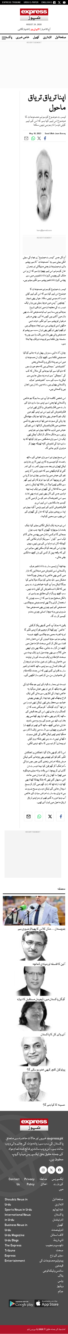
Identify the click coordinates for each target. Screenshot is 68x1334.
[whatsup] (39, 816)
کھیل (36, 37)
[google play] (21, 1305)
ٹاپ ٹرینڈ (58, 1240)
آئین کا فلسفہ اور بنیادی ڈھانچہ (48, 964)
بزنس (60, 1281)
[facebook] (60, 816)
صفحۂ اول (60, 37)
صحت (59, 1250)
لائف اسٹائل (56, 1235)
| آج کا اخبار (45, 29)
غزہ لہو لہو (58, 1209)
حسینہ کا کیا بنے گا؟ (54, 1105)
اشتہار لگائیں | (24, 29)
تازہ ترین (47, 37)
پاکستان (7, 37)
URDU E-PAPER (31, 2)
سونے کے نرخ (56, 1255)
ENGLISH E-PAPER (51, 2)
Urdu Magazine (15, 1235)
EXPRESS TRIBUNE (11, 2)
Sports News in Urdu (18, 1209)
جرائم (60, 1291)
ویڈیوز (60, 1286)
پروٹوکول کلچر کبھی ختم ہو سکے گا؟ (46, 1070)
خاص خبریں (22, 37)
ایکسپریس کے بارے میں (57, 1184)
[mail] (28, 816)
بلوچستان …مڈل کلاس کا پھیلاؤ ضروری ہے (41, 929)
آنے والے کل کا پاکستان (53, 1034)
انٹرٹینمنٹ (57, 1230)
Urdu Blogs (12, 1240)
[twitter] (50, 816)
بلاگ (60, 1276)
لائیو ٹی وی (35, 29)
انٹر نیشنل (58, 1220)
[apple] (47, 1305)
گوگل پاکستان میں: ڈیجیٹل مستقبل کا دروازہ (41, 999)
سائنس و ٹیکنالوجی (53, 1271)
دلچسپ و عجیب (54, 1245)
